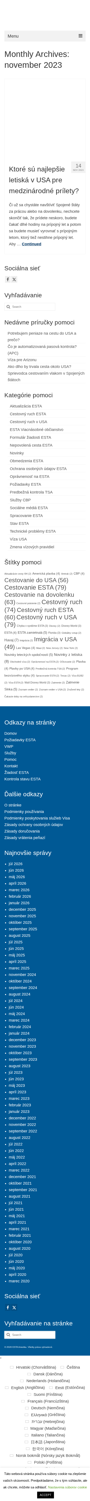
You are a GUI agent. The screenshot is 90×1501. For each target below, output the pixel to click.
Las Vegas (25, 648)
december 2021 (22, 1177)
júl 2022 (15, 1144)
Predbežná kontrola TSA (31, 492)
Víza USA (18, 539)
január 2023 (19, 1111)
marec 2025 (19, 968)
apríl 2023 (17, 1092)
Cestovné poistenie (28, 603)
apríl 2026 (17, 883)
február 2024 (20, 1027)
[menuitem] (33, 1367)
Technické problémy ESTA (33, 531)
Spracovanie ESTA (26, 516)
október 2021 (20, 1183)
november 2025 (22, 916)
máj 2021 (17, 1216)
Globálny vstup (71, 633)
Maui (40, 648)
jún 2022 (16, 1151)
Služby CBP (20, 500)
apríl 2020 (17, 1274)
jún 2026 (16, 870)
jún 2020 (16, 1261)
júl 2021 (15, 1203)
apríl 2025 (17, 961)
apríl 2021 (17, 1222)
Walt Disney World (37, 682)
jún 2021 (16, 1209)
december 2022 (22, 1118)
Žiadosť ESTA (16, 772)
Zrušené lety (75, 689)
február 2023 (20, 1105)
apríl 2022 (17, 1164)
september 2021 (23, 1190)
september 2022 (23, 1131)
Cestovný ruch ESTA (28, 414)
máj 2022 (17, 1157)
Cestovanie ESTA (35, 587)
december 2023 (22, 1040)
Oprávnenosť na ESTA (29, 476)
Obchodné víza (20, 661)
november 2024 (22, 974)
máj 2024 (17, 1014)
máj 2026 (17, 877)
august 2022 (19, 1137)
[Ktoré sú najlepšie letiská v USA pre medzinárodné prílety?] (45, 118)
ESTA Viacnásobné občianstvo (36, 429)
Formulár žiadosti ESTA (30, 437)
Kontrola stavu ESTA (22, 779)
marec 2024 (19, 1020)
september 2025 (23, 929)
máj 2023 (17, 1085)
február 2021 (20, 1235)
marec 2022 (19, 1170)
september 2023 (23, 1059)
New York (71, 648)
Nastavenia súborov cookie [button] (67, 1487)
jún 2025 (16, 948)
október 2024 (20, 981)
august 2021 (19, 1196)
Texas (65, 675)
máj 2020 (17, 1268)
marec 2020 (19, 1281)
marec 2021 (19, 1229)
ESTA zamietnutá (32, 632)
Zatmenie (58, 682)
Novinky (17, 453)
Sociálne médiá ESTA (29, 508)
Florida (54, 632)
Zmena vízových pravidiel (32, 547)
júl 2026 (15, 864)
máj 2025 (17, 955)
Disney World (71, 625)
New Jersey (54, 648)
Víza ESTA (16, 682)
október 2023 (20, 1053)
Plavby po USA (22, 668)
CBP (79, 573)
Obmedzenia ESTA (26, 461)
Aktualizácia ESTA (26, 406)
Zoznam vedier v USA (52, 689)
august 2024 (19, 994)
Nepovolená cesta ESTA (31, 445)
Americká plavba (46, 573)
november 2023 (22, 1046)
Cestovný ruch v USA (28, 422)
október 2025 (20, 922)
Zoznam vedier (28, 689)
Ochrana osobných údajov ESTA (38, 469)
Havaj (11, 640)
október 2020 (20, 1242)
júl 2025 (15, 942)
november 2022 (22, 1124)
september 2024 (23, 988)
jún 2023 (16, 1079)
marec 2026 (19, 890)
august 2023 (19, 1066)
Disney (54, 626)
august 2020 (19, 1248)
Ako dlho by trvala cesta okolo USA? (39, 366)
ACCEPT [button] (45, 1495)
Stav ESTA (19, 523)
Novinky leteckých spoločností (28, 655)
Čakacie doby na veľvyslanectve (23, 696)
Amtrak (67, 573)
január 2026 (19, 903)
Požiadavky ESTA (25, 484)
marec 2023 (19, 1098)
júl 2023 (15, 1072)
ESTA (10, 632)
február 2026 (20, 896)
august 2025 (19, 935)
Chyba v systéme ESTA (32, 625)
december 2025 (22, 909)
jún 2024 (16, 1007)
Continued (31, 244)
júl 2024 (15, 1001)
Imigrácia (26, 640)
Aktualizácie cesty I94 (17, 573)
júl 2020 (15, 1255)
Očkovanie (67, 661)
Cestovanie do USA (36, 580)
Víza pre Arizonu (22, 360)
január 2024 (19, 1033)
